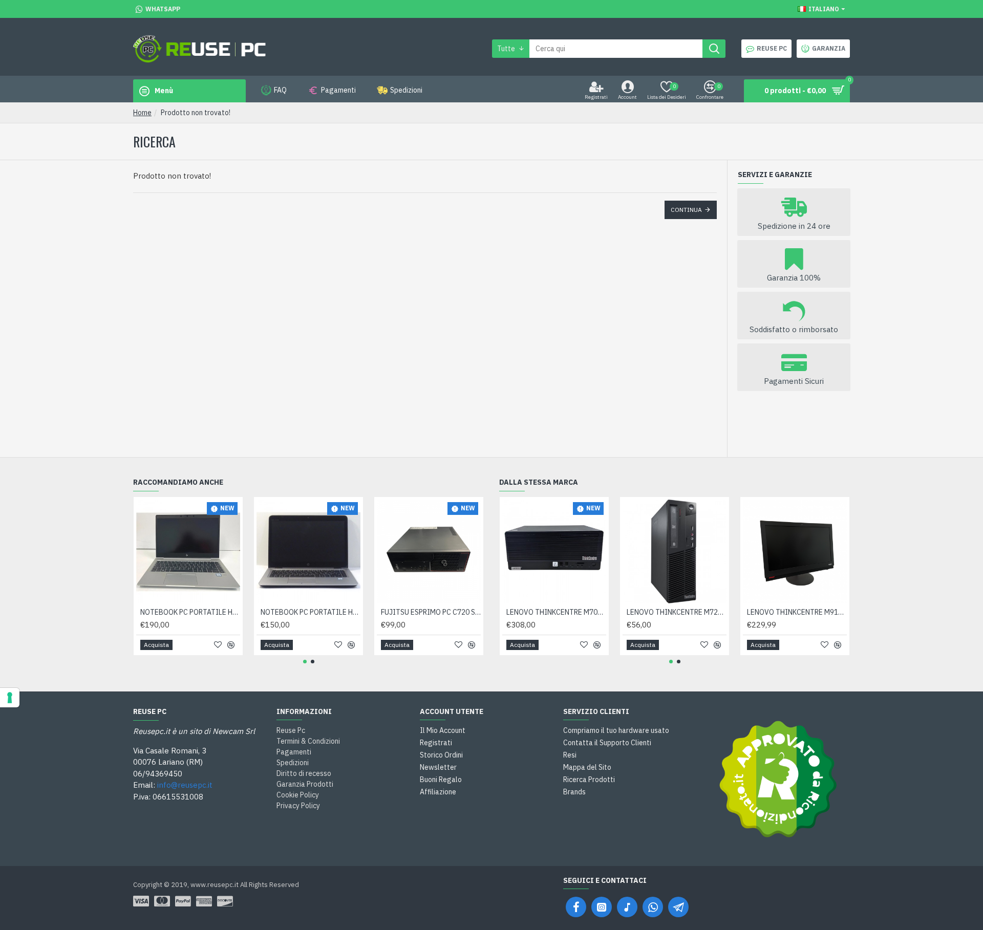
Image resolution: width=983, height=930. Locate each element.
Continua (686, 209)
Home (142, 112)
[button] (305, 661)
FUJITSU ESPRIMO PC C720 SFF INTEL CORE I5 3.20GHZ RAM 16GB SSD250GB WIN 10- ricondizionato (431, 612)
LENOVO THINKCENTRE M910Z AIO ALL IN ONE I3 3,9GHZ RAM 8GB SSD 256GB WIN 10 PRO (797, 612)
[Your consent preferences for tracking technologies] (9, 697)
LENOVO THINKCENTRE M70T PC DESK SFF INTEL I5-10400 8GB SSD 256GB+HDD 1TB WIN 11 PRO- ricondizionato (556, 612)
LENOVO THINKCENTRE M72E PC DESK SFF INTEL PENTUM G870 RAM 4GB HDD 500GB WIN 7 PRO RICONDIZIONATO (676, 612)
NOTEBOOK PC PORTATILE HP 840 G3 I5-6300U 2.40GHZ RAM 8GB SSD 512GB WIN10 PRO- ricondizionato (310, 612)
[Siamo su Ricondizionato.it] (778, 779)
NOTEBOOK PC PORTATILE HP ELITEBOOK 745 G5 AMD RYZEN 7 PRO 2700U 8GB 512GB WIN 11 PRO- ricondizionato (190, 612)
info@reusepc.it (184, 785)
